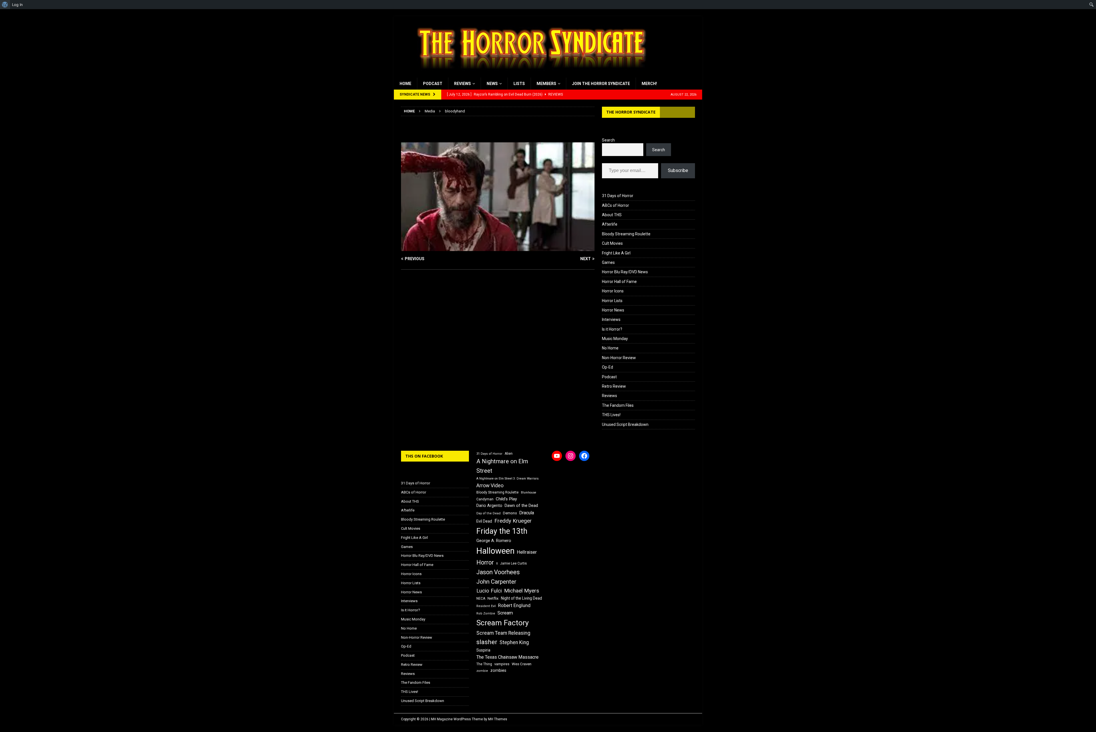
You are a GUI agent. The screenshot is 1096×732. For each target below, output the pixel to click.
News (492, 83)
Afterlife (609, 224)
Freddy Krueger (513, 520)
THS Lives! (611, 414)
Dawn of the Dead (521, 505)
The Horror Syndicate (631, 112)
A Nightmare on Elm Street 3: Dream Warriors (507, 478)
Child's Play (506, 499)
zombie (482, 671)
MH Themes (497, 719)
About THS (612, 215)
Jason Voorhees (498, 572)
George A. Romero (493, 540)
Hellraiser (527, 552)
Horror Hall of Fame (619, 281)
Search (608, 140)
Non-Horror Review (619, 357)
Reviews (462, 83)
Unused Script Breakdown (625, 424)
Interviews (611, 319)
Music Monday (615, 338)
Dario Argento (489, 505)
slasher (486, 642)
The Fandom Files (618, 405)
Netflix (493, 598)
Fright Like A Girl (616, 253)
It (497, 563)
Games (608, 262)
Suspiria (483, 650)
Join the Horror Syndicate (601, 83)
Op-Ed (607, 367)
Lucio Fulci (489, 591)
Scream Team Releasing (503, 633)
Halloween (495, 551)
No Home (610, 348)
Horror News (613, 310)
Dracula (526, 512)
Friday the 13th (501, 531)
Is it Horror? (612, 329)
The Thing (484, 664)
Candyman (484, 499)
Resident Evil (486, 606)
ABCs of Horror (615, 205)
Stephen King (514, 642)
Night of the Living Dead (521, 598)
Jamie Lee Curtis (513, 563)
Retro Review (614, 386)
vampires (501, 664)
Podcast (432, 83)
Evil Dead (484, 521)
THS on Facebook (424, 456)
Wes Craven (521, 664)
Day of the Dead (488, 513)
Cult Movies (612, 243)
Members (546, 83)
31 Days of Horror (617, 195)
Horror (485, 562)
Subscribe (678, 170)
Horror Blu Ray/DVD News (625, 272)
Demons (510, 513)
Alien (509, 454)
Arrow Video (489, 485)
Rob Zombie (485, 613)
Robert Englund (514, 605)
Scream (505, 613)
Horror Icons (613, 291)
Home (405, 83)
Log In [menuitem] (17, 4)
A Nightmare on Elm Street (502, 466)
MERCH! (649, 83)
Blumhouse (528, 492)
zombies (498, 670)
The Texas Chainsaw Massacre (507, 657)
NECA (480, 598)
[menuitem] (5, 4)
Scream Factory (502, 622)
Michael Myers (521, 590)
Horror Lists (612, 300)
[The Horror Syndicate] (529, 74)
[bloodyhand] (498, 247)
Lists (519, 83)
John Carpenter (496, 581)
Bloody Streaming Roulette (626, 234)
